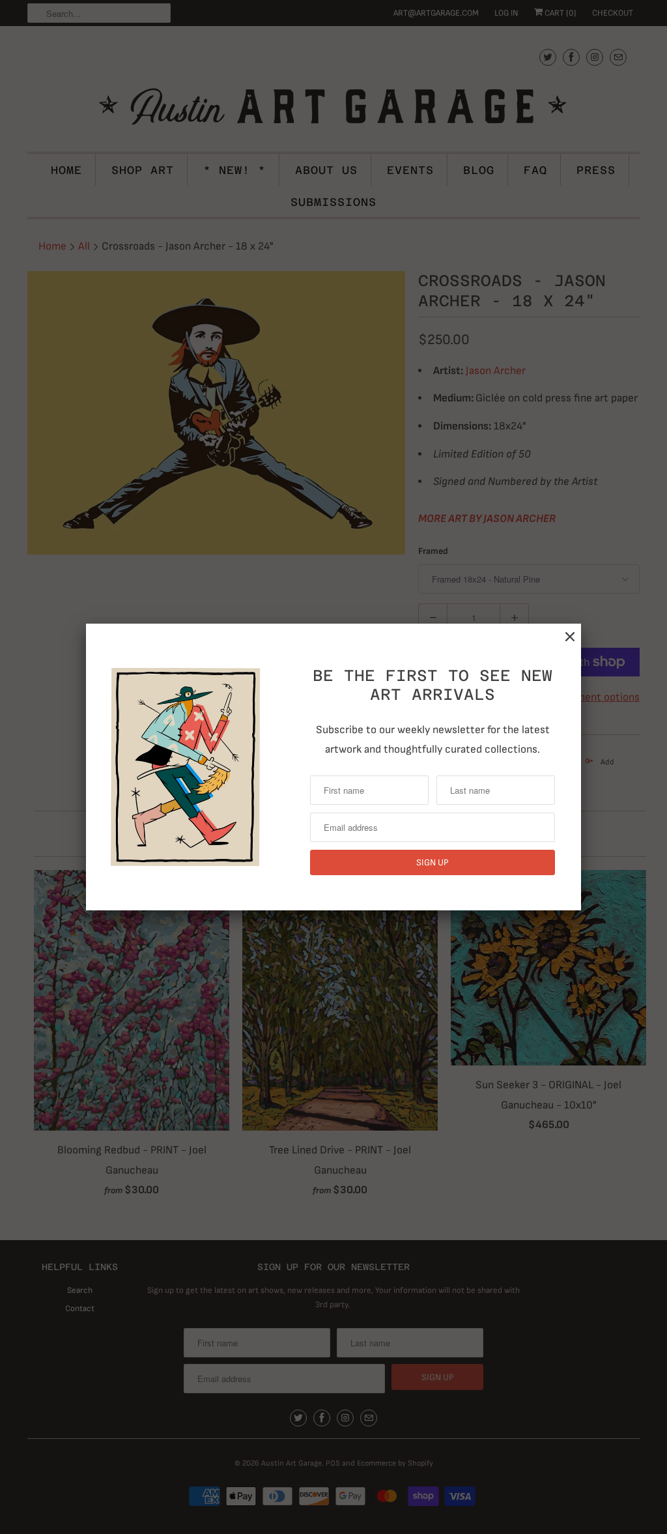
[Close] (570, 637)
